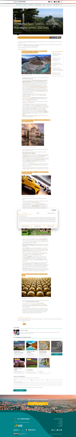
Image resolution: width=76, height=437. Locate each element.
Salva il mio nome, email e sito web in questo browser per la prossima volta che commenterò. (28, 387)
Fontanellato (25, 255)
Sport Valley (49, 4)
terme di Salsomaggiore (42, 155)
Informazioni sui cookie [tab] (51, 213)
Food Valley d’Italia (40, 303)
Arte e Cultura (18, 4)
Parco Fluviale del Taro (31, 89)
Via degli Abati (29, 99)
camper (23, 114)
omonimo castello (34, 163)
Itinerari (24, 324)
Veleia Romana (39, 258)
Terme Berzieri (34, 160)
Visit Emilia (16, 354)
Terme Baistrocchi (25, 156)
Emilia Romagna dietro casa (31, 41)
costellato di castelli (25, 155)
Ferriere (44, 110)
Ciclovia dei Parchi (33, 86)
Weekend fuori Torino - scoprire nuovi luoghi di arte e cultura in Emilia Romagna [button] (57, 69)
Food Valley (25, 4)
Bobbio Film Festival (26, 250)
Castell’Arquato (44, 252)
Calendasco (38, 105)
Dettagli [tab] (38, 213)
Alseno (30, 268)
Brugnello (43, 250)
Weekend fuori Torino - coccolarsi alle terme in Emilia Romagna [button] (56, 59)
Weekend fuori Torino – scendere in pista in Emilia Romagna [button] (57, 64)
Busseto (24, 245)
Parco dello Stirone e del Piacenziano (35, 85)
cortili (46, 240)
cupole (43, 240)
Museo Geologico (27, 257)
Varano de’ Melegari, (26, 203)
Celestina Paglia (24, 330)
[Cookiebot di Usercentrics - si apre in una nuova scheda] (53, 210)
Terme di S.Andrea (26, 168)
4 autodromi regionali (39, 203)
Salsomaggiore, (25, 153)
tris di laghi (40, 110)
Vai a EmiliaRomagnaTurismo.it (38, 403)
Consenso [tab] (24, 213)
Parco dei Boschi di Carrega (40, 90)
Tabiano (29, 153)
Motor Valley (31, 4)
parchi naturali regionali (26, 81)
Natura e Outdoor (38, 4)
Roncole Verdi (32, 245)
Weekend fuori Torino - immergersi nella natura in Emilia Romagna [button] (57, 54)
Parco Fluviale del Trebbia (42, 86)
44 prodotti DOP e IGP (36, 304)
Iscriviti (57, 354)
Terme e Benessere (56, 4)
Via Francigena (31, 98)
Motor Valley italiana (35, 202)
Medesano (33, 153)
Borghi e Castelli (17, 359)
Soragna (32, 305)
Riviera (44, 4)
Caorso (27, 108)
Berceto (34, 252)
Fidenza (35, 241)
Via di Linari (35, 99)
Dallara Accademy (35, 205)
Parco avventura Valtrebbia (32, 115)
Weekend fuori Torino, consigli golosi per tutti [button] (56, 73)
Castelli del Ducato (29, 263)
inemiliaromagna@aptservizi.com (24, 422)
